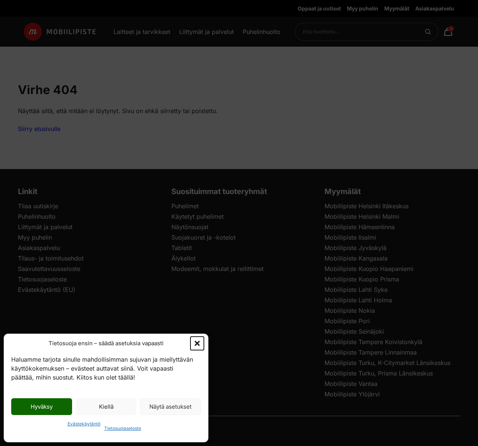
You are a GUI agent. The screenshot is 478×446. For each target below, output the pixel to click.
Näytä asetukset (170, 406)
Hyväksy (42, 406)
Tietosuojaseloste (122, 428)
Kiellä (106, 406)
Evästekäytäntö (84, 424)
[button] (197, 343)
